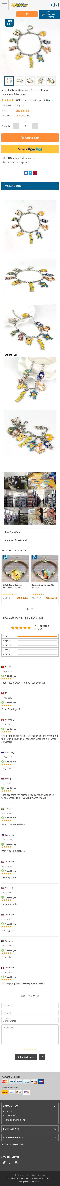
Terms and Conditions (14, 1119)
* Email (7, 1013)
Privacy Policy (10, 1115)
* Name (7, 1005)
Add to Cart (31, 138)
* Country (7, 1019)
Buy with (22, 149)
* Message (9, 1027)
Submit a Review (26, 1057)
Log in (52, 5)
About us (7, 1111)
